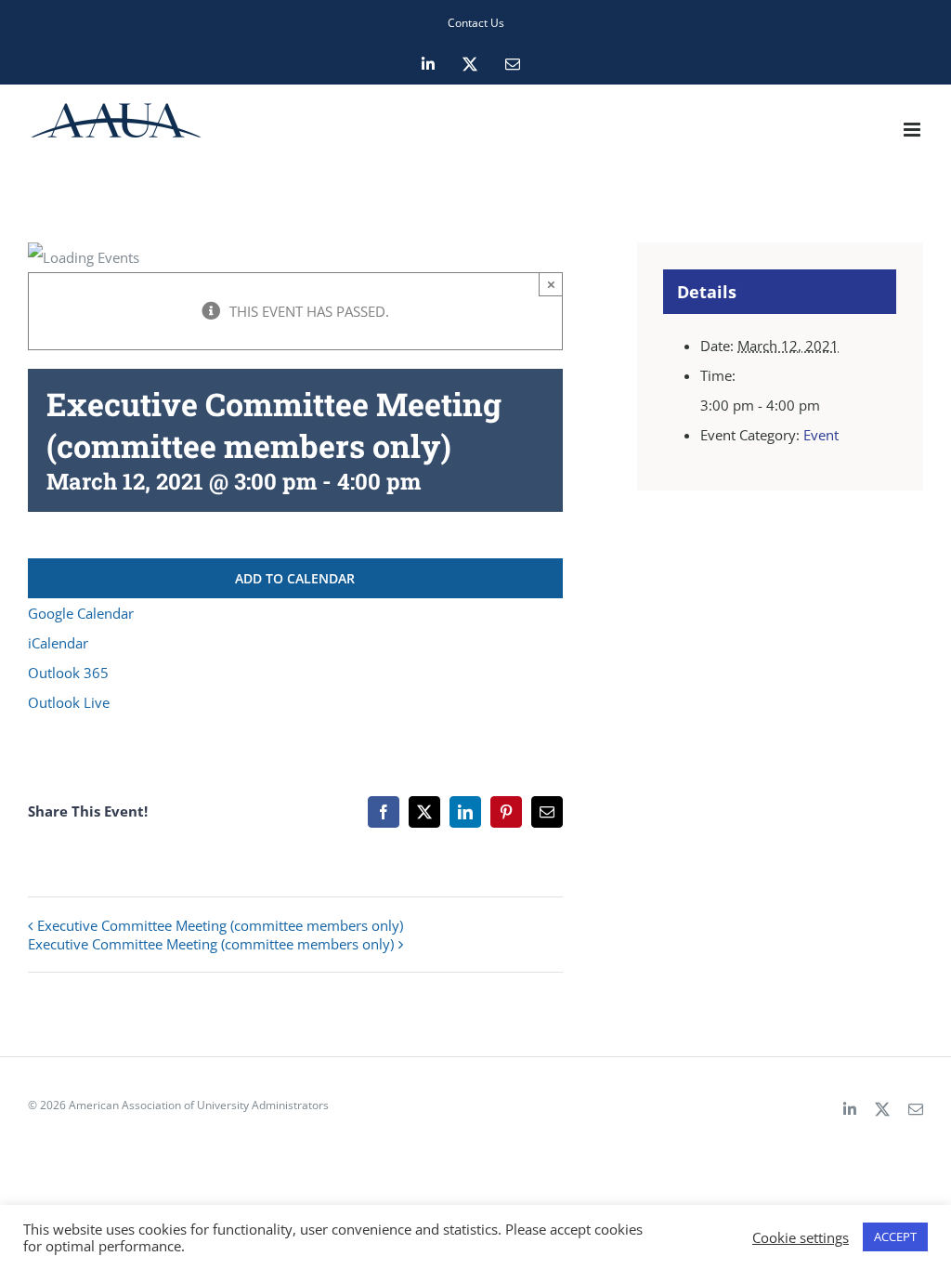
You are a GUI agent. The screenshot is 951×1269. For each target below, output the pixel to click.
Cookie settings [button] (800, 1237)
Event (821, 434)
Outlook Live (69, 702)
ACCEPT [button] (895, 1236)
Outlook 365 (68, 672)
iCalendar (58, 643)
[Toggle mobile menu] (913, 129)
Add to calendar (295, 578)
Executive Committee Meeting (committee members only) (220, 925)
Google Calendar (81, 613)
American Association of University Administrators (199, 1105)
